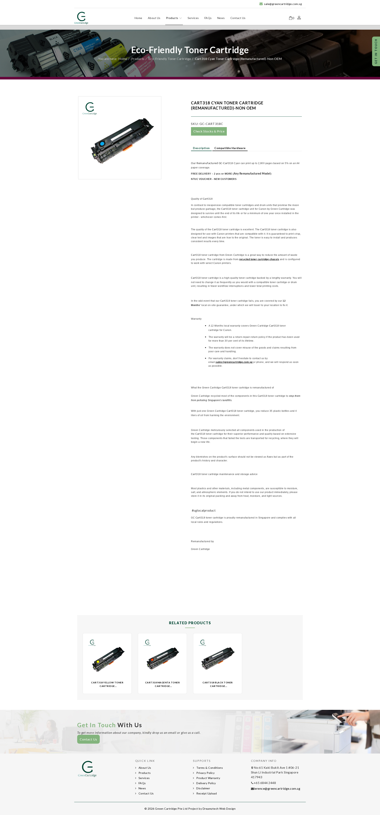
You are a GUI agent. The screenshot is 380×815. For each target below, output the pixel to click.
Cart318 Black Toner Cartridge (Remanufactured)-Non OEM (218, 686)
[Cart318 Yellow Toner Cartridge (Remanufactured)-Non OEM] (107, 657)
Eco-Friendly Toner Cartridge (169, 58)
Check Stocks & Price (208, 131)
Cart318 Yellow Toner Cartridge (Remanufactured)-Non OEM (107, 686)
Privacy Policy (205, 772)
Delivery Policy (206, 783)
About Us (154, 18)
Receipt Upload (206, 793)
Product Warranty (208, 778)
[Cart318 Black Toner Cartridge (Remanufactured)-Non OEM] (217, 657)
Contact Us (238, 18)
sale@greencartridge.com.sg (283, 4)
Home (138, 18)
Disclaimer (203, 788)
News (221, 18)
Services (193, 18)
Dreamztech (211, 808)
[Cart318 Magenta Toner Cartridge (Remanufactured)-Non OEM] (162, 657)
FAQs (208, 18)
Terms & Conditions (209, 767)
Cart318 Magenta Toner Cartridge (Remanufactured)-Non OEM (162, 686)
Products (172, 18)
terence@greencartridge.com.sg (277, 788)
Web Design (227, 808)
